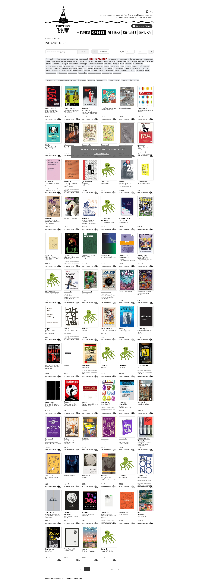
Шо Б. (47, 145)
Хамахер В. (49, 512)
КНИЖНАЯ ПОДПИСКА (98, 59)
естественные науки (60, 63)
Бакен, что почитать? (74, 578)
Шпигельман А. (106, 328)
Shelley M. (67, 402)
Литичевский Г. (124, 512)
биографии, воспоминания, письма (65, 61)
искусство (107, 63)
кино (122, 63)
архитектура (148, 59)
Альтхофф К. (142, 328)
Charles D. (141, 402)
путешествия (78, 70)
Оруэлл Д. (86, 183)
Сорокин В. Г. (87, 365)
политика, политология (103, 68)
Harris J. (85, 328)
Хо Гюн (66, 439)
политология (118, 68)
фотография (107, 73)
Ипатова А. (86, 108)
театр (147, 70)
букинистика (121, 61)
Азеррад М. (123, 328)
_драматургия (101, 80)
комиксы (128, 63)
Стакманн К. (142, 255)
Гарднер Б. (123, 255)
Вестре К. (49, 218)
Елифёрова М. (69, 108)
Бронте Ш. (104, 439)
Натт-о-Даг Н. (143, 147)
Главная (48, 38)
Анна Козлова (143, 365)
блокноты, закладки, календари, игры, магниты (97, 61)
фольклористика (94, 73)
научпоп (135, 66)
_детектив (91, 80)
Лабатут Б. (86, 475)
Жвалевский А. (124, 218)
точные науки (51, 73)
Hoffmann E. (142, 514)
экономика (117, 73)
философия (82, 73)
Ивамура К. (86, 145)
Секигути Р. (49, 255)
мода (122, 66)
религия (94, 70)
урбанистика (62, 73)
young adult (83, 59)
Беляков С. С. (124, 181)
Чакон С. (122, 402)
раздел (87, 70)
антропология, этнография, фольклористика (125, 59)
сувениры (140, 70)
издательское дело (96, 63)
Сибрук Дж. (105, 512)
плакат (90, 68)
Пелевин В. (68, 255)
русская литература (106, 70)
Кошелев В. (68, 514)
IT (46, 59)
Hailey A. (85, 439)
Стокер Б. (104, 365)
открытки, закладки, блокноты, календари (61, 68)
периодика (82, 68)
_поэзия (124, 80)
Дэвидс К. (85, 218)
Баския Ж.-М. (87, 292)
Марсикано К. (124, 257)
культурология (68, 66)
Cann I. (140, 512)
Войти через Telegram (143, 26)
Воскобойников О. (126, 145)
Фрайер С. (86, 512)
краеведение (138, 63)
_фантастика (134, 80)
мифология (114, 66)
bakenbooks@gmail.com (54, 578)
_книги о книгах (114, 80)
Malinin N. (141, 441)
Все (95, 51)
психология (56, 70)
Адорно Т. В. (142, 475)
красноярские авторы (54, 66)
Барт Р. (48, 328)
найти (83, 51)
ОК (151, 51)
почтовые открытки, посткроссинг (136, 68)
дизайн (48, 63)
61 (112, 569)
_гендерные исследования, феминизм (71, 80)
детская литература (145, 61)
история (116, 63)
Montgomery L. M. (52, 292)
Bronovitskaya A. (144, 439)
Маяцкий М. (105, 255)
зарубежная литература (78, 63)
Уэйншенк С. (142, 108)
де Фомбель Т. (51, 147)
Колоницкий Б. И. (51, 108)
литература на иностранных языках (89, 66)
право (48, 70)
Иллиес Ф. (49, 181)
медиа (106, 66)
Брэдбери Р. (105, 220)
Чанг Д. (66, 328)
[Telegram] (147, 11)
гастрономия (132, 61)
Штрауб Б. (123, 404)
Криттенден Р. (50, 402)
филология (72, 73)
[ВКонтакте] (151, 11)
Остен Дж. (104, 549)
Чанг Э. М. (123, 439)
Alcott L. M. (49, 475)
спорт (133, 70)
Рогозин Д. (86, 110)
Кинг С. (66, 147)
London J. (122, 475)
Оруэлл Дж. (105, 181)
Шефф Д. (85, 402)
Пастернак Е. (124, 220)
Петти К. (67, 294)
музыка (128, 66)
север (117, 70)
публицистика (67, 70)
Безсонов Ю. (142, 181)
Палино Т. (68, 292)
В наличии (103, 51)
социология (125, 70)
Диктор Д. (104, 475)
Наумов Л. (49, 439)
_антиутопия (50, 80)
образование (145, 66)
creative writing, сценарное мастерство (63, 59)
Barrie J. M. (49, 549)
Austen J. (85, 549)
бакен (48, 61)
